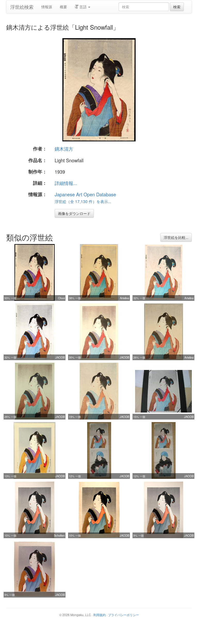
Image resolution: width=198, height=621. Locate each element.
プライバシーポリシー (123, 614)
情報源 (46, 6)
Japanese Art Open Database (85, 194)
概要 (63, 6)
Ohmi (61, 298)
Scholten (59, 535)
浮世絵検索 (22, 6)
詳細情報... (66, 183)
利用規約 (99, 614)
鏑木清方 (64, 148)
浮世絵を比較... (176, 237)
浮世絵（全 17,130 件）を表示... (83, 201)
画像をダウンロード (74, 213)
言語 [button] (83, 6)
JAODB (60, 357)
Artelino (124, 298)
